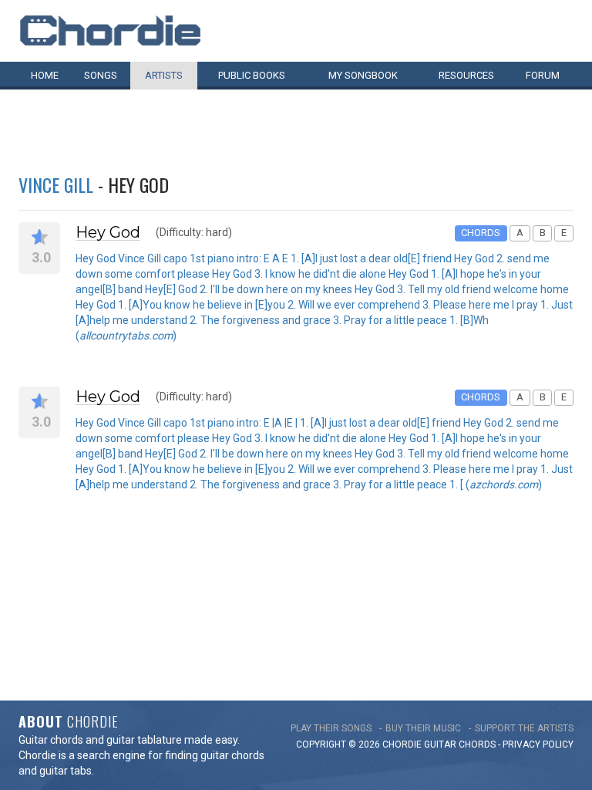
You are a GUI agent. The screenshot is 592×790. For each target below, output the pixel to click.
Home (45, 75)
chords (477, 744)
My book (363, 75)
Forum (543, 75)
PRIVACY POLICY (538, 744)
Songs (100, 75)
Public (251, 75)
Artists (164, 75)
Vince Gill (55, 184)
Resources (466, 75)
